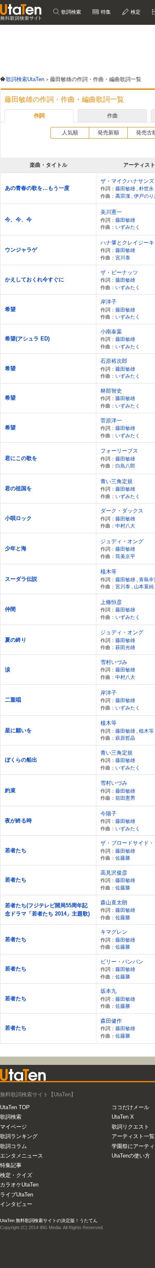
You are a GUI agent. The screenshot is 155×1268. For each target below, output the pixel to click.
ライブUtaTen (16, 1194)
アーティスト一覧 (133, 1136)
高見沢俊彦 (113, 873)
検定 (135, 12)
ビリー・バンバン (121, 962)
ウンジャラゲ (21, 250)
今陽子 (108, 813)
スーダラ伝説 (21, 579)
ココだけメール (130, 1107)
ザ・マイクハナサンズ (127, 181)
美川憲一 (111, 212)
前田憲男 (125, 798)
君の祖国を (18, 488)
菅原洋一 (111, 420)
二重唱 (13, 700)
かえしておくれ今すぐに (34, 279)
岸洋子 (108, 302)
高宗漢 (123, 196)
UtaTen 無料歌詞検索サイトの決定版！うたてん (49, 1220)
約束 (10, 790)
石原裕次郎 (113, 361)
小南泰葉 (111, 331)
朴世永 (147, 188)
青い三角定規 (116, 481)
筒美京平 (125, 556)
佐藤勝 (122, 858)
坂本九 (108, 991)
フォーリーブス (119, 451)
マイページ (13, 1127)
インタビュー (16, 1204)
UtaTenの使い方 (131, 1156)
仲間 (10, 609)
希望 (10, 309)
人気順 (70, 132)
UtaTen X (123, 1117)
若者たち (15, 850)
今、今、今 (18, 219)
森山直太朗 (113, 902)
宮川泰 (122, 257)
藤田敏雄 (125, 188)
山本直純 (144, 586)
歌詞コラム (13, 1146)
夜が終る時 (18, 820)
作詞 (39, 116)
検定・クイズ (16, 1175)
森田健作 (111, 1021)
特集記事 (10, 1165)
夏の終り (15, 640)
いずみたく (127, 227)
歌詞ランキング (19, 1136)
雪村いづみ (113, 662)
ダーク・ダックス (121, 511)
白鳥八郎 (125, 465)
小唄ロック (18, 518)
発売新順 (108, 132)
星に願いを (18, 730)
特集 (105, 12)
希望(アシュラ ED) (27, 339)
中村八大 (125, 525)
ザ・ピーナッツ (119, 272)
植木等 (108, 571)
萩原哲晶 (125, 738)
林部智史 (111, 391)
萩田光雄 (125, 647)
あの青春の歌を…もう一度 (37, 188)
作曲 (112, 116)
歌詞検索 (70, 12)
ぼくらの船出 (21, 760)
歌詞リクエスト (130, 1127)
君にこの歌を (21, 458)
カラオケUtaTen (19, 1185)
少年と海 (15, 548)
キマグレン (113, 932)
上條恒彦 (111, 602)
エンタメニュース (21, 1156)
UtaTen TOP (15, 1107)
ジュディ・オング (121, 541)
